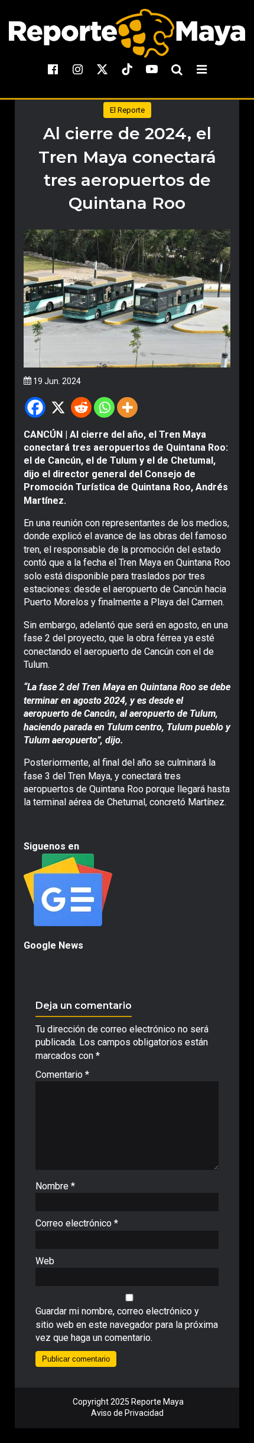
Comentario (62, 1074)
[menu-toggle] (201, 69)
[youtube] (152, 69)
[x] (102, 69)
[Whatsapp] (104, 407)
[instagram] (77, 69)
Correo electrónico (76, 1223)
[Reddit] (81, 407)
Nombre (55, 1186)
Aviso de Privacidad (127, 1413)
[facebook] (52, 69)
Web (44, 1261)
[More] (127, 407)
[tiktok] (127, 69)
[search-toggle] (176, 69)
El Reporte (127, 110)
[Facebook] (35, 407)
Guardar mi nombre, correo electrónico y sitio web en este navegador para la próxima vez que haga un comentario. (126, 1324)
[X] (58, 407)
